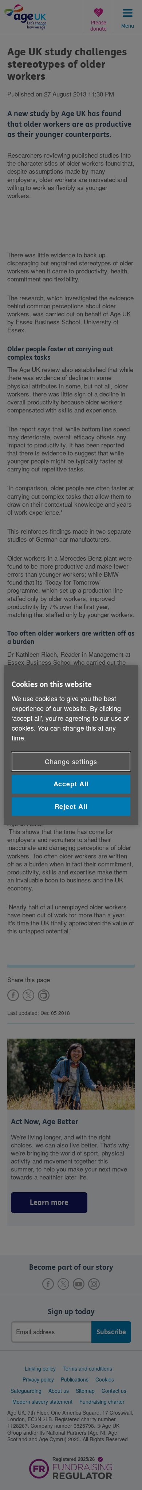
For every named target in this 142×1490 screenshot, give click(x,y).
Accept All (71, 784)
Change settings (71, 761)
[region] (71, 745)
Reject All (71, 806)
